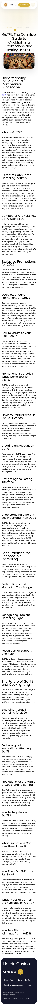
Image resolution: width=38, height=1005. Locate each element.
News (20, 980)
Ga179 (4, 95)
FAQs (27, 980)
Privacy (14, 998)
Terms (21, 998)
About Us (7, 998)
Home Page (9, 980)
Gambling (11, 27)
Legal (27, 998)
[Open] (33, 5)
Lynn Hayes (20, 30)
